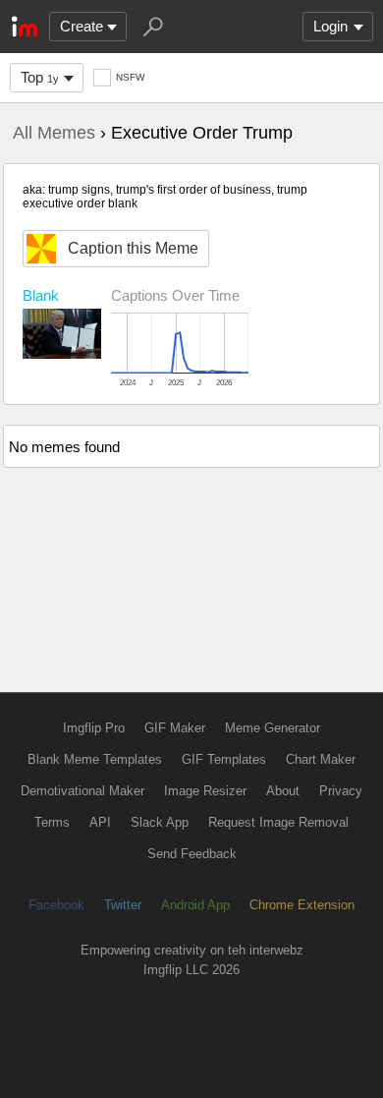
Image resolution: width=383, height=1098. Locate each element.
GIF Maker (174, 728)
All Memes (54, 133)
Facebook (56, 904)
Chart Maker (321, 759)
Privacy (340, 790)
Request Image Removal (278, 822)
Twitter (122, 904)
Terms (52, 822)
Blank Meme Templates (94, 759)
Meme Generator (272, 728)
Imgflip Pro (94, 728)
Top (40, 77)
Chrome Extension (302, 904)
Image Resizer (205, 790)
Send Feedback (192, 853)
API (100, 822)
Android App (195, 904)
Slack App (160, 822)
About (283, 790)
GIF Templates (224, 759)
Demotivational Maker (82, 790)
